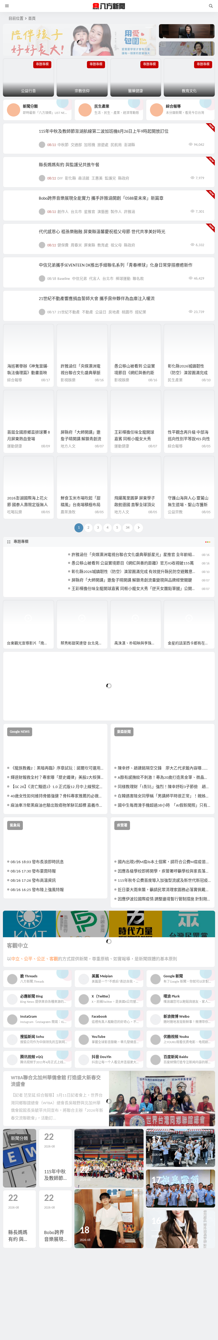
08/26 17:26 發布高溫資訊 (33, 881)
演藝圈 (102, 212)
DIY (60, 179)
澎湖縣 (129, 145)
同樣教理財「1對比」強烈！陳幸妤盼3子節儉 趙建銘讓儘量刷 (164, 787)
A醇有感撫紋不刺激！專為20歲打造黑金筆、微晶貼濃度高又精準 (164, 778)
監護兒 (110, 179)
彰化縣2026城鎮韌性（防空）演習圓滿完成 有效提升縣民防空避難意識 (134, 572)
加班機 (89, 145)
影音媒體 (15, 607)
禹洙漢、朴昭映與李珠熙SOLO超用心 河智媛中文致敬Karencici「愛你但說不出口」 (137, 643)
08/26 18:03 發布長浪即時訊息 (37, 862)
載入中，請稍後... (26, 708)
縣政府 (123, 179)
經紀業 (140, 312)
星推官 (89, 212)
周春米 (76, 245)
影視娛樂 (68, 380)
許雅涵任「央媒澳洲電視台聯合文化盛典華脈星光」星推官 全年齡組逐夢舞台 (140, 555)
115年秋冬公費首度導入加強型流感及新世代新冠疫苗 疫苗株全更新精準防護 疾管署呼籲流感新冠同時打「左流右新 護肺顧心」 (164, 881)
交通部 (76, 145)
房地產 (114, 312)
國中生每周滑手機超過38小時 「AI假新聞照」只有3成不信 (164, 806)
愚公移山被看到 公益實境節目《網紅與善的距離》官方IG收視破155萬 (135, 373)
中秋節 (63, 145)
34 (127, 528)
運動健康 (14, 446)
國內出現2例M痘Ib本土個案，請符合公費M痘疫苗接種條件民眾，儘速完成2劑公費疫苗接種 (164, 862)
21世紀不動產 (68, 312)
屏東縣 (89, 245)
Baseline (63, 279)
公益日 (100, 312)
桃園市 (127, 312)
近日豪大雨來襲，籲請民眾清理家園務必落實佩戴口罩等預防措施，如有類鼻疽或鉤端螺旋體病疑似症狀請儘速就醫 (164, 890)
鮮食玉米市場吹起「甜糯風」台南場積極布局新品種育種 (80, 505)
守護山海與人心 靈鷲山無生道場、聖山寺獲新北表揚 (188, 505)
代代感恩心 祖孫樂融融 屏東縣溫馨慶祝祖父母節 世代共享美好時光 (102, 232)
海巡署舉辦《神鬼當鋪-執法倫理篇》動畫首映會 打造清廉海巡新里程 (27, 373)
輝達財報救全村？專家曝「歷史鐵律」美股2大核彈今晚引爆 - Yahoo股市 (57, 778)
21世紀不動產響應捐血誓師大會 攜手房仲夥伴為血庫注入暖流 (97, 299)
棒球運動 (123, 279)
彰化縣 (70, 179)
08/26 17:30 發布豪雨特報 (33, 872)
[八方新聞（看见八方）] (109, 6)
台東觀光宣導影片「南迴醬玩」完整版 (30, 643)
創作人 (63, 212)
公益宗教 (175, 512)
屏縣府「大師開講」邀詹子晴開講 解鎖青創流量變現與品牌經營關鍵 (81, 439)
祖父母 (116, 245)
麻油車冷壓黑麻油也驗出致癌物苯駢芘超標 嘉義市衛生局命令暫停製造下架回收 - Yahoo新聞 (57, 806)
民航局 (116, 145)
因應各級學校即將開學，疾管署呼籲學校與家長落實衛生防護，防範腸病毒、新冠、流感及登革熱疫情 (164, 872)
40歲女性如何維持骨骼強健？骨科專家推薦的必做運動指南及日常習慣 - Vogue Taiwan (57, 796)
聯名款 (138, 279)
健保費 (63, 245)
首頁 (32, 19)
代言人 (94, 279)
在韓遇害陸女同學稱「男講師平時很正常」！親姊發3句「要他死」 (164, 796)
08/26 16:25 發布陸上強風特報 (37, 890)
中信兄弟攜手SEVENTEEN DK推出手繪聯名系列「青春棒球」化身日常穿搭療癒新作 (115, 265)
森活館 (83, 179)
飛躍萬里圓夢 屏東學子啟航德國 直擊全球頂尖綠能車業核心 (134, 505)
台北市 (76, 212)
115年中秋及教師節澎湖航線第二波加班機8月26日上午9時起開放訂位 (104, 132)
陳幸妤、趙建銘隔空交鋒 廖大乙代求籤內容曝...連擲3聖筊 (164, 768)
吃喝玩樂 (14, 512)
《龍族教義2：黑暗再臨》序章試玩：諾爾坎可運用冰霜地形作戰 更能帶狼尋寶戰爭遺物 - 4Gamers (57, 768)
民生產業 (175, 380)
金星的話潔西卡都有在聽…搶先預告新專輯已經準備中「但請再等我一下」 (191, 643)
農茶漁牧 (68, 512)
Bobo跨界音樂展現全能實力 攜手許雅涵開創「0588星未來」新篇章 (101, 198)
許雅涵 (129, 212)
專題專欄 (21, 542)
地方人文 (68, 446)
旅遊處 (102, 145)
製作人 (116, 212)
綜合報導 (14, 380)
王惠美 (97, 179)
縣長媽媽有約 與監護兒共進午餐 (69, 165)
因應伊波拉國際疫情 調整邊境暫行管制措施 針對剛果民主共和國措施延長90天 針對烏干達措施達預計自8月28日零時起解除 (164, 899)
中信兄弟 (79, 279)
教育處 (102, 245)
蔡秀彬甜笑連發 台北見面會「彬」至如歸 (84, 643)
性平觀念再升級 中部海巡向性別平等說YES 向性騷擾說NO (189, 439)
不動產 (87, 312)
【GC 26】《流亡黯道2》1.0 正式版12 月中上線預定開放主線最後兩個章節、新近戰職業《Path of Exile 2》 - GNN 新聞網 (57, 787)
